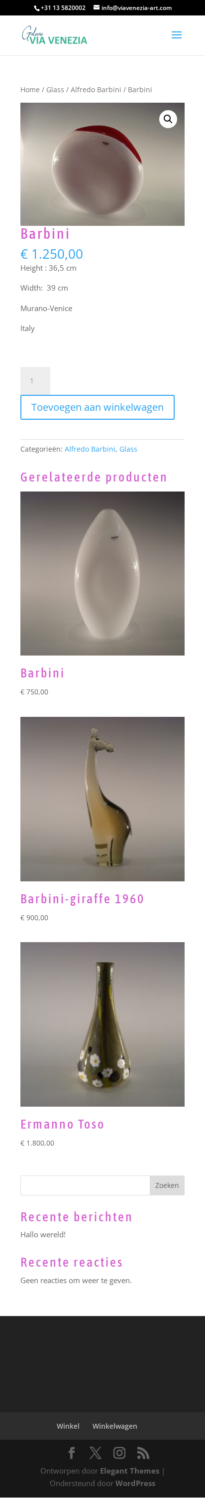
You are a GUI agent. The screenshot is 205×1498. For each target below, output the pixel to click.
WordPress (135, 1483)
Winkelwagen (115, 1426)
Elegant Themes (129, 1471)
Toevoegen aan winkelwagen (97, 407)
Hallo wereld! (43, 1234)
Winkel (68, 1426)
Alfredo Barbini (96, 89)
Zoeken (167, 1185)
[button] (168, 119)
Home (30, 89)
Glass (55, 89)
